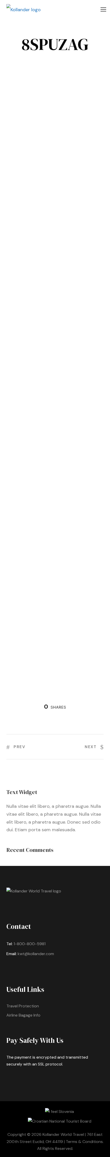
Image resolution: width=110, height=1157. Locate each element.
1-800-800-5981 (30, 943)
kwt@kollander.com (36, 953)
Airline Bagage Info (23, 1015)
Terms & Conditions (84, 1141)
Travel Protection (22, 1006)
